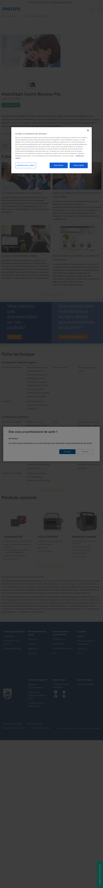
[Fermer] (88, 130)
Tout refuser (58, 165)
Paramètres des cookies (26, 165)
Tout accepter (78, 165)
